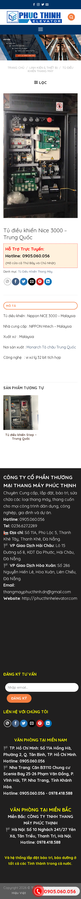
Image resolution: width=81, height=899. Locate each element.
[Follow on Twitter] (42, 4)
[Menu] (40, 29)
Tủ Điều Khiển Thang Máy (50, 69)
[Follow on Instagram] (38, 4)
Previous (5, 46)
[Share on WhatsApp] (7, 281)
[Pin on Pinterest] (40, 281)
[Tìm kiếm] (71, 17)
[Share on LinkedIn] (48, 281)
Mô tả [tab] (11, 305)
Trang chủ (16, 67)
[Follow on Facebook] (34, 4)
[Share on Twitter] (23, 281)
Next (75, 46)
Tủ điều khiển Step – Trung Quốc (21, 437)
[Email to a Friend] (32, 281)
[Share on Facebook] (15, 281)
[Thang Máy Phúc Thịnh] (34, 17)
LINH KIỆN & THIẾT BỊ (43, 67)
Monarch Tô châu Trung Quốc (51, 347)
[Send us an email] (47, 4)
